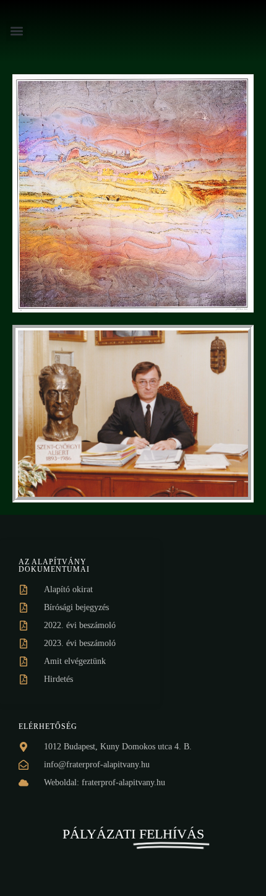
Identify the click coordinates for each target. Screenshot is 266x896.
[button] (16, 31)
